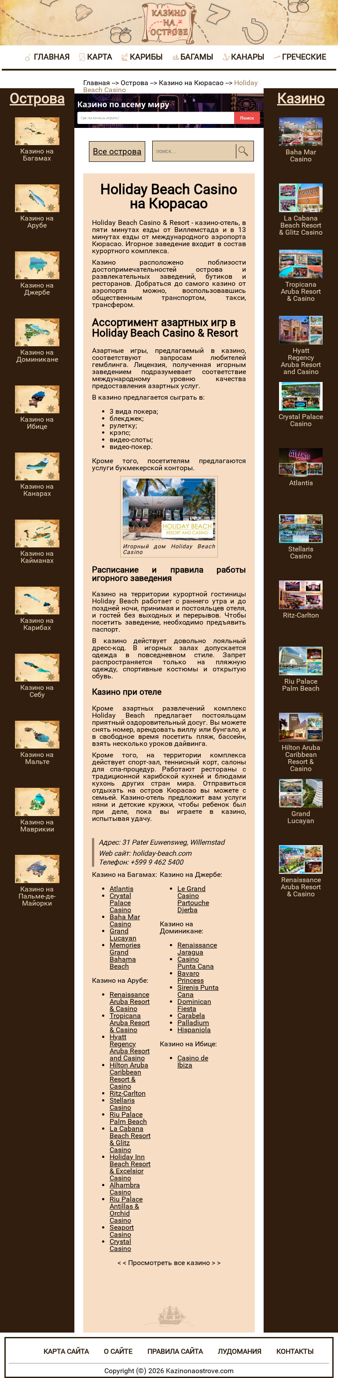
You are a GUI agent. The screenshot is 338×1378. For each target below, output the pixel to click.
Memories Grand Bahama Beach (125, 955)
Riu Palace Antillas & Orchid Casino (126, 1209)
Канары (248, 56)
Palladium (193, 1023)
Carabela (191, 1015)
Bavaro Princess (190, 977)
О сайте (118, 1351)
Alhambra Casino (125, 1188)
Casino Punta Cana (195, 962)
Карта (99, 56)
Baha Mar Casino (125, 920)
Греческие (304, 56)
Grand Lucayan (123, 934)
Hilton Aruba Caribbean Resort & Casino (129, 1075)
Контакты (295, 1351)
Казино (301, 98)
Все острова (117, 151)
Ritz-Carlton (128, 1093)
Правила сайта (175, 1351)
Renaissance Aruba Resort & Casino (130, 1001)
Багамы (196, 56)
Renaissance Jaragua (197, 948)
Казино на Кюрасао (192, 83)
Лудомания (239, 1351)
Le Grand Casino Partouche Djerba (193, 899)
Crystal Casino (120, 1245)
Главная (52, 56)
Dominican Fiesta (194, 1005)
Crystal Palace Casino (120, 902)
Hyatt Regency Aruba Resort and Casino (130, 1047)
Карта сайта (66, 1351)
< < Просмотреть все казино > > (169, 1262)
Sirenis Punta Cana (198, 991)
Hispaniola (194, 1030)
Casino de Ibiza (192, 1061)
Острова (37, 98)
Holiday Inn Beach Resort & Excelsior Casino (130, 1167)
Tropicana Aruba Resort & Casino (130, 1022)
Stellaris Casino (122, 1104)
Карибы (146, 56)
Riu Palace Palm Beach (128, 1118)
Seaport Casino (122, 1231)
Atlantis (121, 888)
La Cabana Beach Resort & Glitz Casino (130, 1139)
